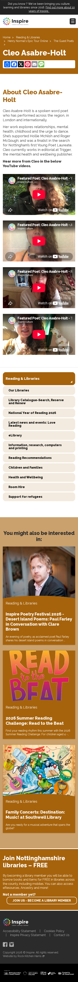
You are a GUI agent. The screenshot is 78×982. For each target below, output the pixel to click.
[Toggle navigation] (73, 21)
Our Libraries (19, 390)
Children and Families (26, 467)
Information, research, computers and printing (35, 446)
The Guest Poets (64, 40)
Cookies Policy (54, 931)
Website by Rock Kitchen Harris (22, 956)
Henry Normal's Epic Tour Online (28, 40)
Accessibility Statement (19, 931)
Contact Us (61, 935)
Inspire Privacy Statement (28, 935)
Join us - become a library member (42, 900)
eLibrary (15, 435)
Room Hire (17, 487)
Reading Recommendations (30, 458)
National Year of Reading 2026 (32, 413)
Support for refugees (25, 497)
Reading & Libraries (28, 37)
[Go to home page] (15, 21)
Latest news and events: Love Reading (32, 424)
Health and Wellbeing (26, 477)
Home (6, 37)
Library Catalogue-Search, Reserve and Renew (36, 401)
